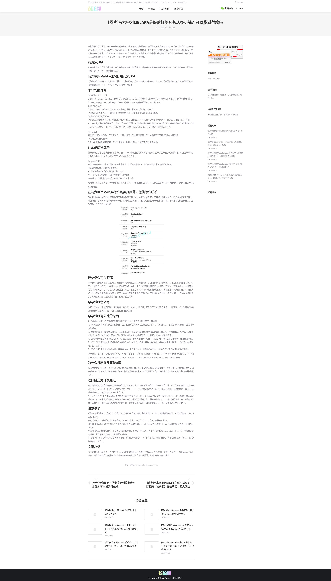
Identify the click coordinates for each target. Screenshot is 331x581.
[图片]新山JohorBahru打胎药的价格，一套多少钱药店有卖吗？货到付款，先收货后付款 (177, 546)
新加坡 (163, 27)
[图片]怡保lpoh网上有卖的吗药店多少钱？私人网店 (121, 512)
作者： (142, 465)
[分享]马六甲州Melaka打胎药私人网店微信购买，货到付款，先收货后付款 (121, 544)
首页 (157, 27)
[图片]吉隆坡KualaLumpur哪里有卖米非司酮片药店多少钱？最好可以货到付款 (121, 528)
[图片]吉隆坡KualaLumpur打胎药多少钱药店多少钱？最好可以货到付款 (177, 527)
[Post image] (95, 514)
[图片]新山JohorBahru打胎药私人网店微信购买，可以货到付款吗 (177, 512)
